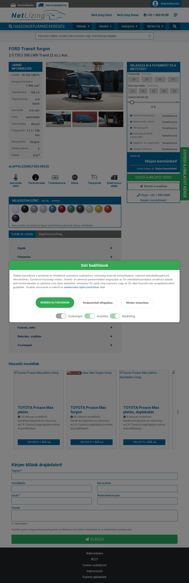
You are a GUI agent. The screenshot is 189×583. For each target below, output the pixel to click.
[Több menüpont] (175, 14)
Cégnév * (16, 470)
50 (174, 91)
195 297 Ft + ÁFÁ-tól (144, 442)
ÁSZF (94, 559)
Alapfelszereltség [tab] (50, 234)
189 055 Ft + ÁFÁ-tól (91, 442)
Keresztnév (104, 483)
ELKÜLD (97, 539)
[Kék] (52, 209)
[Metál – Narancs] (108, 209)
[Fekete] (25, 209)
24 (133, 79)
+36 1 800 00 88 (157, 15)
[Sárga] (98, 209)
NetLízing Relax (128, 15)
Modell (103, 26)
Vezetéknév (18, 483)
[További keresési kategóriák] (175, 26)
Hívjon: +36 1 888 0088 (155, 195)
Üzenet (15, 507)
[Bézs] (89, 209)
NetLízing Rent (101, 15)
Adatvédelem (94, 553)
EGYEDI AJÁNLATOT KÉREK (153, 177)
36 (146, 79)
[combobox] (94, 35)
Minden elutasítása (137, 302)
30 (153, 91)
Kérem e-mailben (155, 186)
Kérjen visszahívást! (153, 200)
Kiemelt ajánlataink (94, 577)
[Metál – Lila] (15, 218)
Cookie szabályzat (94, 565)
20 (143, 91)
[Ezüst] (43, 209)
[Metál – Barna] (80, 209)
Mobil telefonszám (108, 495)
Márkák (81, 26)
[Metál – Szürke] (34, 209)
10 (132, 91)
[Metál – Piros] (62, 209)
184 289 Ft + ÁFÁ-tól (39, 442)
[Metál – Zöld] (71, 209)
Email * (15, 495)
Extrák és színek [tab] (22, 234)
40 (164, 91)
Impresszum (94, 571)
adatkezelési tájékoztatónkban (81, 287)
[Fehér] (15, 209)
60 (173, 79)
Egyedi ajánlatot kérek (185, 174)
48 (160, 79)
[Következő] (177, 412)
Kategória (128, 26)
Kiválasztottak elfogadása (98, 302)
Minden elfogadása (54, 302)
